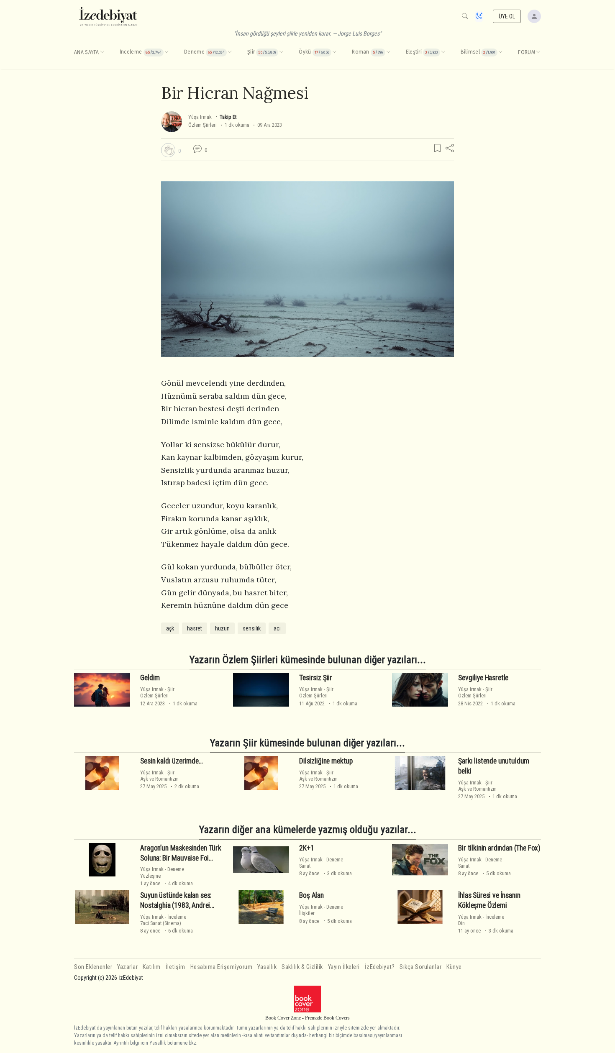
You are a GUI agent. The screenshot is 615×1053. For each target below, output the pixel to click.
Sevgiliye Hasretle (483, 678)
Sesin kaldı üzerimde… (171, 761)
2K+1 (306, 848)
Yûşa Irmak (200, 117)
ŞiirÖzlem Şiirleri (157, 692)
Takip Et (228, 117)
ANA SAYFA (86, 52)
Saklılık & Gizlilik (302, 967)
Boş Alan (311, 895)
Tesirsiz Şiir (315, 678)
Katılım (152, 967)
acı (277, 628)
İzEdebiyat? (380, 967)
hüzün (222, 628)
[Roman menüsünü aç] (388, 52)
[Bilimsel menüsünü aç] (500, 52)
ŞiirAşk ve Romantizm (159, 775)
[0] (168, 150)
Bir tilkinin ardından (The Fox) (499, 848)
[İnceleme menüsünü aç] (166, 52)
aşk (170, 628)
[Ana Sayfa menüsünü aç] (102, 52)
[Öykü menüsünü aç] (334, 52)
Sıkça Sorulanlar (420, 967)
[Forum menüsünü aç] (538, 52)
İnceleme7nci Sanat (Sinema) (163, 920)
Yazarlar (127, 967)
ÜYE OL (507, 16)
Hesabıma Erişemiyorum (221, 967)
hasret (194, 628)
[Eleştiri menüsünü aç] (443, 52)
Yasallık (267, 967)
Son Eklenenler (93, 967)
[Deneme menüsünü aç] (230, 52)
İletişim (175, 967)
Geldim (150, 678)
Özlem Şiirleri (202, 125)
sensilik (252, 628)
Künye (454, 967)
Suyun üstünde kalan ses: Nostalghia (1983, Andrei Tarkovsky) (175, 905)
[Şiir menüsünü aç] (281, 52)
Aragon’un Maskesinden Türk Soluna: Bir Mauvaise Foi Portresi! (180, 858)
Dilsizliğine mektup (326, 761)
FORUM (526, 52)
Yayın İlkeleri (344, 967)
